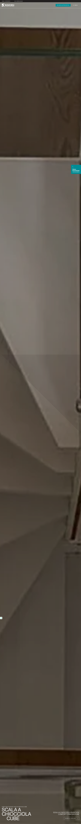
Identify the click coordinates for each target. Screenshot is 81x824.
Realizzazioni (9, 806)
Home (3, 806)
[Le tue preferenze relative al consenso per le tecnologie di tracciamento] (1, 618)
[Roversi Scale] (8, 5)
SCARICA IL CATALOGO (70, 818)
